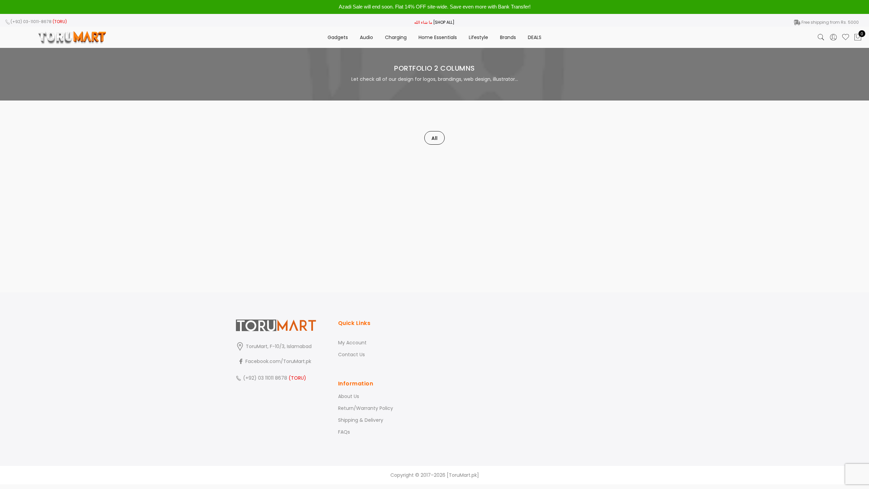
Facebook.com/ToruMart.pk (277, 361)
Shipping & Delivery (360, 420)
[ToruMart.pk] (463, 475)
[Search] (821, 37)
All (434, 138)
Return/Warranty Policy (365, 408)
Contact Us (351, 354)
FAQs (344, 432)
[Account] (833, 37)
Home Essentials (438, 37)
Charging (396, 37)
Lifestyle (478, 37)
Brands (508, 37)
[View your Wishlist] (845, 37)
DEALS (534, 37)
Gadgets (338, 37)
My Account (352, 342)
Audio (366, 37)
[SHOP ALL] (444, 22)
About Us (348, 396)
